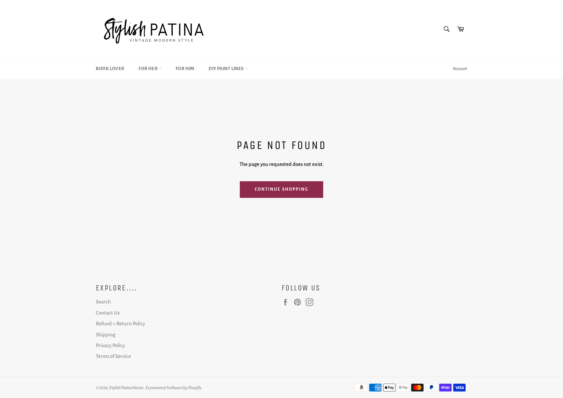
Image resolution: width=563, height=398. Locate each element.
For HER (148, 68)
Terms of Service (113, 356)
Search (103, 301)
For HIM (185, 68)
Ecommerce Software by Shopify (173, 388)
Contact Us (108, 313)
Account (460, 68)
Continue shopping (282, 189)
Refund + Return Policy (120, 323)
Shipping (105, 334)
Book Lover (110, 68)
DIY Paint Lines (227, 68)
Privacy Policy (110, 345)
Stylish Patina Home (126, 388)
